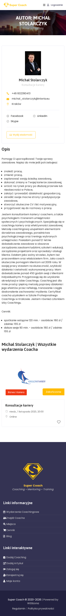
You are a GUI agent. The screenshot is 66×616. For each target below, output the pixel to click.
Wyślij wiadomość (23, 134)
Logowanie (56, 5)
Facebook (17, 116)
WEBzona (33, 603)
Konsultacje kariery (19, 405)
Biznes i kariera (16, 392)
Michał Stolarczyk (33, 80)
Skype (14, 121)
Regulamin (18, 608)
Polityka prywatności (41, 608)
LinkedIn (42, 116)
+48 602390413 (21, 93)
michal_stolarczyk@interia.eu (31, 99)
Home (25, 28)
